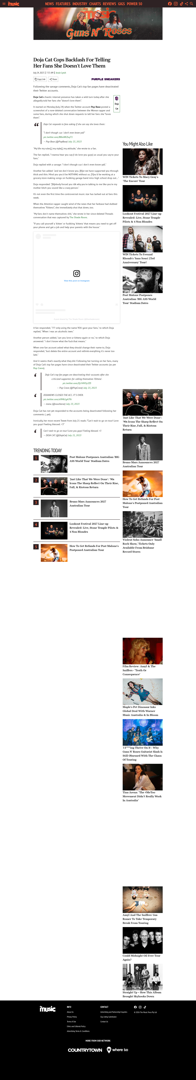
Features (63, 4)
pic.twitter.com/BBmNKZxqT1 (58, 137)
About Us (70, 1012)
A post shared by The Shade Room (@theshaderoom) (76, 319)
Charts (95, 4)
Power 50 (134, 4)
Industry (80, 4)
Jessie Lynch (61, 72)
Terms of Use (71, 1021)
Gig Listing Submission (108, 1017)
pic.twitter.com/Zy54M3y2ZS (77, 383)
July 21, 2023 (74, 435)
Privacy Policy (72, 1017)
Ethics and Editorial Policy (76, 1026)
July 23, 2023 (75, 141)
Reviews (109, 4)
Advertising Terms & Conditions (78, 1031)
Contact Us (104, 1021)
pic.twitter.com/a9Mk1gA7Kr (57, 399)
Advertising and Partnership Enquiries (113, 1012)
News (49, 4)
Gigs (121, 4)
